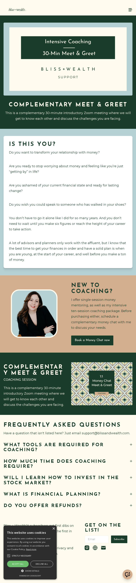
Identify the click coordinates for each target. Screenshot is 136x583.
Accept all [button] (18, 564)
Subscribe (119, 539)
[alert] (30, 552)
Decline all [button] (42, 564)
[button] (30, 571)
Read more (31, 549)
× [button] (53, 528)
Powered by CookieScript (30, 576)
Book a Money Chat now (92, 340)
